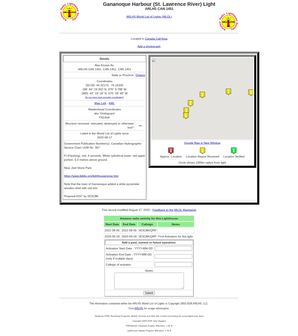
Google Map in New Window (202, 143)
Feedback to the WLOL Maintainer (174, 210)
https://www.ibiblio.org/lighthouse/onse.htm (91, 176)
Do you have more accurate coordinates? (104, 97)
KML (112, 103)
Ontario (140, 75)
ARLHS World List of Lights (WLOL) (149, 16)
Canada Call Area (156, 38)
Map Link (100, 103)
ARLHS (138, 308)
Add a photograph (149, 46)
